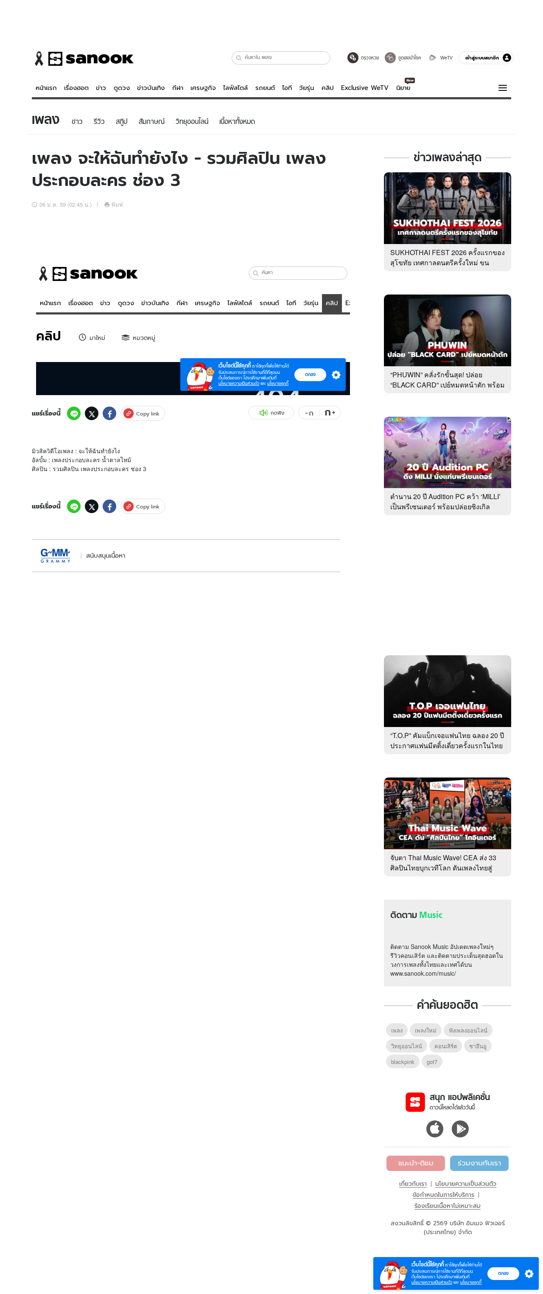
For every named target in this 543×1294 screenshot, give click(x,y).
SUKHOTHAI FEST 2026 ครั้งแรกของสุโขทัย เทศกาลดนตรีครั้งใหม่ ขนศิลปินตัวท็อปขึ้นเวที (447, 262)
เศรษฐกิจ (203, 88)
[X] (91, 413)
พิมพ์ (117, 204)
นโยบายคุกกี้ (470, 1282)
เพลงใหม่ (426, 1030)
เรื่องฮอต (76, 88)
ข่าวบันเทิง (151, 88)
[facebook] (109, 413)
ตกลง (503, 1273)
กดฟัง (277, 412)
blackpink (402, 1062)
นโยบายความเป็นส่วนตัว (465, 1183)
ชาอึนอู (478, 1046)
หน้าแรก (46, 88)
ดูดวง (122, 88)
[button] (239, 58)
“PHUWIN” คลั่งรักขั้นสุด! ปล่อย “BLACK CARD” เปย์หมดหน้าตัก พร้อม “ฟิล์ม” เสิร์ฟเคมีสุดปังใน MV (447, 385)
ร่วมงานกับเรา (479, 1163)
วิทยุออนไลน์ (406, 1046)
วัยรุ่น (306, 88)
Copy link (148, 413)
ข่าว (101, 88)
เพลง (397, 1030)
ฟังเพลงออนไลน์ (468, 1030)
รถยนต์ (265, 88)
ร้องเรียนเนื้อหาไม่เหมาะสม (447, 1205)
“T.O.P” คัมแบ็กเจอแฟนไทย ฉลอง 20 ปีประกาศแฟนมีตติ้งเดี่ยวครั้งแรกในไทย (447, 740)
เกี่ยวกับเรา (413, 1183)
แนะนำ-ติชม (416, 1163)
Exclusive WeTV (365, 88)
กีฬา (177, 88)
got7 (432, 1062)
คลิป (328, 88)
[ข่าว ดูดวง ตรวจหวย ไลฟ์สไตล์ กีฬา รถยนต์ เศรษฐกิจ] (83, 58)
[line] (74, 413)
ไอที (287, 88)
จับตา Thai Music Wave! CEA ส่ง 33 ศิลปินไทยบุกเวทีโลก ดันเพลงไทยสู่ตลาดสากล (443, 868)
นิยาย (403, 88)
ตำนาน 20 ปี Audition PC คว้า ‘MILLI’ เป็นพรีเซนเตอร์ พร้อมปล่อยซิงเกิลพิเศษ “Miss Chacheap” (445, 506)
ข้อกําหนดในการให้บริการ (443, 1194)
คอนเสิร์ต (445, 1046)
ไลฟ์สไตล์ (235, 88)
